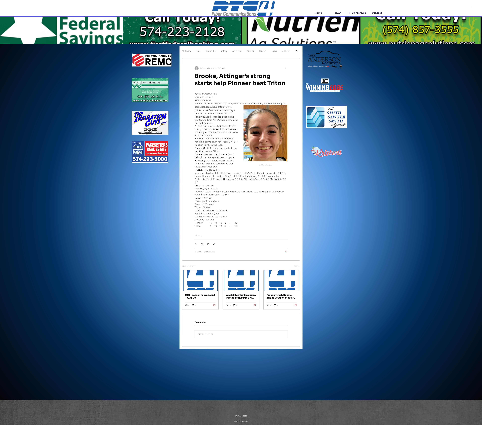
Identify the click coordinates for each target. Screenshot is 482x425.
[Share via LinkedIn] (208, 244)
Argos (274, 51)
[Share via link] (214, 244)
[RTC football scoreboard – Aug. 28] (200, 280)
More (284, 51)
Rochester (211, 51)
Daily (198, 51)
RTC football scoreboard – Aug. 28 (200, 296)
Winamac (237, 51)
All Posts (186, 51)
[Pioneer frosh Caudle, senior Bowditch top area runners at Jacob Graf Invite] (282, 280)
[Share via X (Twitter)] (202, 244)
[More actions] (285, 68)
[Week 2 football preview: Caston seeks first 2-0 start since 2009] (241, 280)
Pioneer (250, 51)
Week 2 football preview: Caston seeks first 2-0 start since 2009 (241, 296)
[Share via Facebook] (196, 244)
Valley (224, 51)
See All (297, 266)
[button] (297, 51)
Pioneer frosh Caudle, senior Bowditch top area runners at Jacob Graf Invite (281, 296)
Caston (262, 51)
